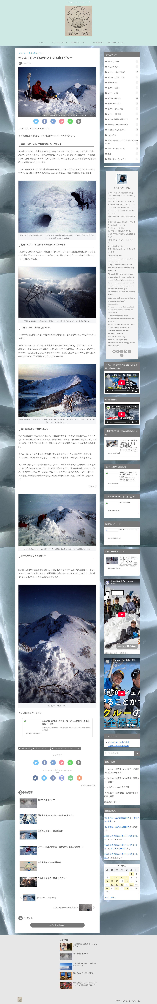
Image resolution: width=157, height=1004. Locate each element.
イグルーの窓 (122, 93)
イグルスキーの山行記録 (118, 742)
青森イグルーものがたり (122, 159)
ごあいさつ (122, 135)
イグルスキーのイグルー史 (42, 748)
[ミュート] (132, 391)
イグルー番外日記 (122, 114)
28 (126, 888)
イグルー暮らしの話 (122, 109)
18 (112, 885)
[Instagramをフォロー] (61, 778)
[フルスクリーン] (136, 391)
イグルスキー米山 (121, 188)
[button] (78, 121)
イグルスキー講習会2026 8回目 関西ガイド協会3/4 (121, 780)
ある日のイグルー (26, 748)
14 (126, 881)
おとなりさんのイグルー (123, 130)
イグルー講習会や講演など (123, 119)
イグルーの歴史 (122, 88)
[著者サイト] (35, 778)
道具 (122, 154)
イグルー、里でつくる (122, 77)
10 (107, 881)
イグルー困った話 (123, 104)
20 (122, 885)
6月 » (113, 897)
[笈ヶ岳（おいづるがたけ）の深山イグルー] (53, 121)
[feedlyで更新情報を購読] (70, 778)
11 (112, 881)
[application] (122, 383)
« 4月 (107, 897)
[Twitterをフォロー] (44, 778)
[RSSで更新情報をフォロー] (79, 778)
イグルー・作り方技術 (123, 72)
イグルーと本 (123, 82)
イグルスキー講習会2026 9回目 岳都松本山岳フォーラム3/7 (121, 771)
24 (107, 888)
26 (117, 888)
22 (131, 885)
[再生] (107, 391)
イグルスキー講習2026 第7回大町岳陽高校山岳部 (121, 794)
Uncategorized (122, 61)
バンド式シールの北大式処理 (116, 787)
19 (117, 885)
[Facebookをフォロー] (53, 778)
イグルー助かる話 (123, 98)
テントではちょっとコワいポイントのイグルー (66, 748)
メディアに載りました (123, 149)
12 (117, 881)
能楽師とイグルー (112, 802)
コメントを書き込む (57, 925)
